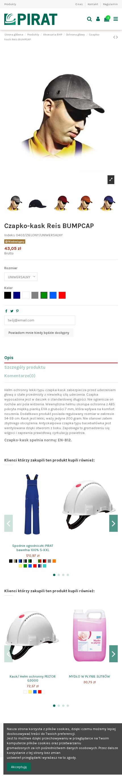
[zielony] (25, 566)
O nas (79, 4)
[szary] (49, 561)
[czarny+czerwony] (44, 561)
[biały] (35, 561)
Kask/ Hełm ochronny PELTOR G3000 (33, 678)
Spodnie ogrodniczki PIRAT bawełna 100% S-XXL (32, 548)
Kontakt (93, 4)
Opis (8, 357)
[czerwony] (35, 566)
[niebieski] (30, 566)
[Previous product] (114, 37)
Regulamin (110, 4)
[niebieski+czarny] (20, 561)
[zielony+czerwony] (39, 561)
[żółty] (20, 566)
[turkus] (44, 566)
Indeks (9, 235)
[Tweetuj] (11, 311)
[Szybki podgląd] (32, 539)
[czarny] (10, 561)
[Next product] (117, 37)
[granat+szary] (39, 566)
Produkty (10, 4)
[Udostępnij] (6, 311)
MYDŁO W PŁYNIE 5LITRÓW (89, 676)
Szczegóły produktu (24, 367)
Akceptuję (19, 767)
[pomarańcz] (54, 561)
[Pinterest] (17, 311)
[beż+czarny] (15, 561)
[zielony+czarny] (30, 561)
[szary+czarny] (25, 561)
